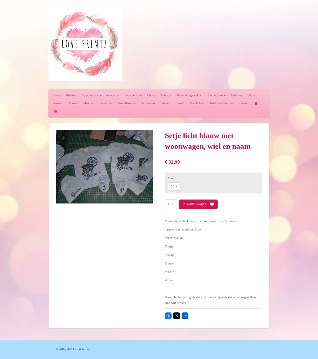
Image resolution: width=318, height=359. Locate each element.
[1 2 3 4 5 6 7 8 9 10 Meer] (171, 204)
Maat (171, 178)
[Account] (255, 103)
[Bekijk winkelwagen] (55, 112)
